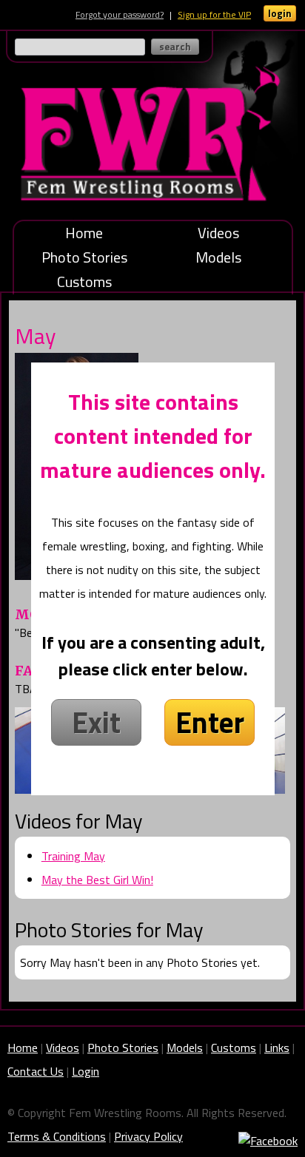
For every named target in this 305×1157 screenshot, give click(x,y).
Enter (209, 722)
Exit (96, 722)
